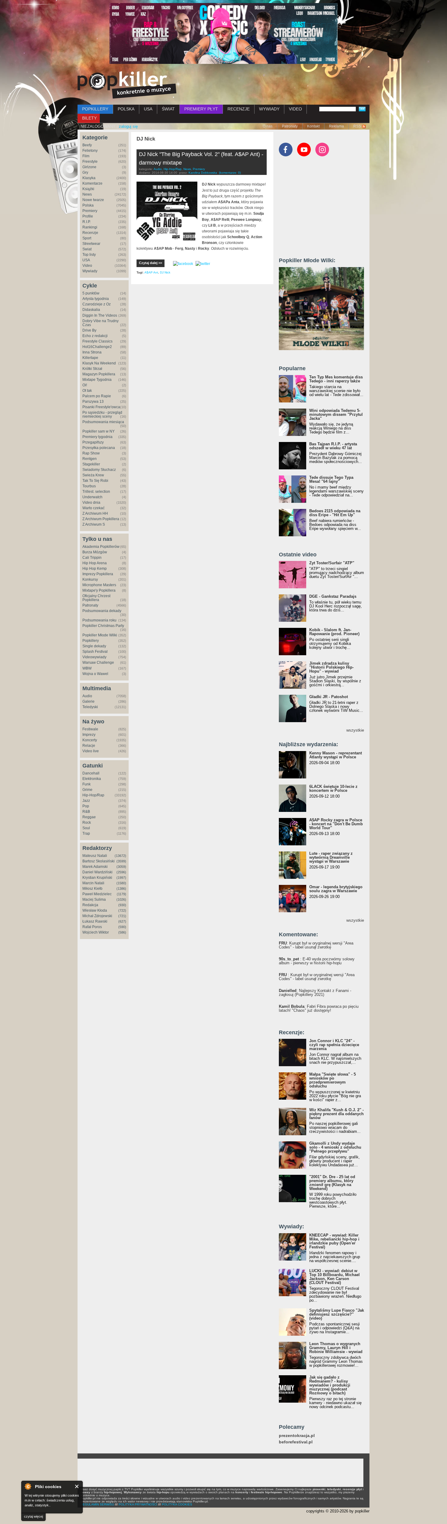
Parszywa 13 (93, 401)
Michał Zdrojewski (97, 916)
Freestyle (90, 161)
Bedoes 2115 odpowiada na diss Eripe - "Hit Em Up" (334, 513)
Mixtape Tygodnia (97, 380)
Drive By (89, 330)
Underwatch (92, 497)
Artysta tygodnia (95, 299)
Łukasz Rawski (94, 921)
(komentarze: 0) (230, 172)
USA (148, 108)
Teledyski (90, 707)
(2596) (121, 872)
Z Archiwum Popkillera (100, 519)
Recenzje (90, 233)
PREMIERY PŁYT (201, 108)
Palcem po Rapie (96, 396)
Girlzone (89, 167)
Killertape (90, 358)
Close (77, 1486)
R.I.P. (86, 222)
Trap (86, 833)
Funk (86, 784)
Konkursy (90, 579)
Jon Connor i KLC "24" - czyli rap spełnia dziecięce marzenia (334, 1045)
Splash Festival (95, 651)
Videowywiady (94, 657)
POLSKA (126, 108)
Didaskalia (91, 310)
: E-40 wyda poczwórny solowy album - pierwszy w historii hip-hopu (317, 961)
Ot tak (87, 390)
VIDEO (295, 108)
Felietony (90, 150)
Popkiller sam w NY (98, 431)
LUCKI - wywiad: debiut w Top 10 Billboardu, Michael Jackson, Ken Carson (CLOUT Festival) (334, 1276)
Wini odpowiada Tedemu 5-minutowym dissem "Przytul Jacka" (336, 414)
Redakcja (90, 905)
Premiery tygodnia (97, 437)
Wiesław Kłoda (94, 910)
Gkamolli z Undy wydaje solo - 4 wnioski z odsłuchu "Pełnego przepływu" (335, 1147)
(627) (122, 921)
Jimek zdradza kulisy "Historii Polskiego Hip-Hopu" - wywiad (331, 667)
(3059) (121, 866)
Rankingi (89, 227)
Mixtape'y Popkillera (99, 590)
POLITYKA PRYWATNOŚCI (138, 1504)
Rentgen (89, 459)
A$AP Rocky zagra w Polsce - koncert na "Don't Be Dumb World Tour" (336, 824)
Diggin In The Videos (99, 315)
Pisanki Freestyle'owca (101, 407)
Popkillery (90, 640)
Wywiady (89, 271)
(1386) (121, 888)
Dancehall (90, 773)
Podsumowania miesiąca (103, 422)
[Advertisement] (324, 210)
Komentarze (92, 183)
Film (85, 156)
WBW (87, 668)
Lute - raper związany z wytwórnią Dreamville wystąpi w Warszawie (331, 857)
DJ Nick (165, 272)
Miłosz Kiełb (92, 888)
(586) (122, 932)
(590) (122, 927)
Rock (86, 822)
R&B (86, 811)
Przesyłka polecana (98, 448)
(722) (122, 910)
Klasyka (88, 178)
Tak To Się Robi (95, 480)
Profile (87, 216)
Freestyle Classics (97, 341)
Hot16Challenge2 (97, 347)
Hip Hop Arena (94, 563)
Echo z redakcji (95, 336)
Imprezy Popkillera (97, 574)
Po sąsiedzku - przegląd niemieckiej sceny (102, 414)
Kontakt (313, 126)
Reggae (89, 817)
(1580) (121, 883)
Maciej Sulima (94, 899)
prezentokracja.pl (297, 1436)
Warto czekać (93, 508)
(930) (122, 905)
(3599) (121, 861)
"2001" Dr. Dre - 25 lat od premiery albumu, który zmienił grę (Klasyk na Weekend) (332, 1182)
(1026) (121, 899)
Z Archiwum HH (95, 513)
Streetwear (91, 244)
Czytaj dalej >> (150, 263)
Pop (85, 806)
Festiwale (90, 729)
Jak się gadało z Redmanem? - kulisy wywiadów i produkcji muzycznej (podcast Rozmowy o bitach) (329, 1385)
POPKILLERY (95, 108)
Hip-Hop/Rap (93, 795)
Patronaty (290, 126)
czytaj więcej (33, 1516)
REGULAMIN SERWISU (97, 1504)
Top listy (89, 254)
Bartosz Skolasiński (98, 861)
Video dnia (91, 502)
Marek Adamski (95, 867)
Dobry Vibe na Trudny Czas (100, 323)
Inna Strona (92, 352)
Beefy (87, 145)
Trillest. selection (96, 491)
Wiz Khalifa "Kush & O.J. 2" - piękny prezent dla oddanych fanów (336, 1114)
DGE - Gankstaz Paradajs (332, 596)
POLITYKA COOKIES (177, 1504)
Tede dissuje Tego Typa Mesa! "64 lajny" (331, 479)
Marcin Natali (93, 883)
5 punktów (90, 293)
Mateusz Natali (94, 856)
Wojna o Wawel (95, 674)
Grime (87, 790)
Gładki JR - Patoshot (328, 696)
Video (87, 265)
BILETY (89, 118)
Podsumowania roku (99, 620)
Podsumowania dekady (101, 611)
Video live (90, 751)
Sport (86, 238)
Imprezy (88, 734)
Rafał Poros (92, 927)
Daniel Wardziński (97, 872)
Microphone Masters (99, 585)
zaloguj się (128, 126)
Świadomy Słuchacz (99, 470)
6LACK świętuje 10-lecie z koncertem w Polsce (333, 788)
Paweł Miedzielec (97, 894)
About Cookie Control (28, 1486)
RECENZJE (238, 108)
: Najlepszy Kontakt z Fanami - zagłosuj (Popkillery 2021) (315, 992)
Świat (87, 249)
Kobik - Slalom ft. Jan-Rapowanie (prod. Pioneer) (334, 632)
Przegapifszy (93, 442)
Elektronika (91, 779)
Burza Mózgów (94, 552)
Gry (85, 172)
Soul (86, 828)
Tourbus (89, 486)
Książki (88, 189)
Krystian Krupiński (97, 877)
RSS (357, 126)
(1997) (121, 877)
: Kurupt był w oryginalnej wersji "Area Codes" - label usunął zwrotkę (316, 945)
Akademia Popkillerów (101, 547)
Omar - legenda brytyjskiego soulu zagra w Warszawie (335, 889)
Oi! (84, 385)
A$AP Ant (151, 272)
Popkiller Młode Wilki (99, 635)
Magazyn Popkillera (98, 374)
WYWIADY (269, 108)
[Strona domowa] (127, 85)
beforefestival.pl (296, 1442)
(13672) (120, 856)
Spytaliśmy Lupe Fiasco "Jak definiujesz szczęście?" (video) (336, 1314)
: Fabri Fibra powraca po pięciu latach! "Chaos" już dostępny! (319, 1008)
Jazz (86, 801)
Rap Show (91, 453)
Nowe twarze (93, 200)
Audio (87, 696)
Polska (88, 205)
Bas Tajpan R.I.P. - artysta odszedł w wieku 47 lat (333, 446)
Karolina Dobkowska (203, 172)
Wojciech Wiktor (95, 932)
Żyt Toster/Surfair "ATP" (331, 563)
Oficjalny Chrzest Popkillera (96, 598)
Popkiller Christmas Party (103, 626)
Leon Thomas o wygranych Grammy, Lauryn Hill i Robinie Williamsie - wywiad (335, 1347)
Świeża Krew (93, 475)
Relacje (88, 745)
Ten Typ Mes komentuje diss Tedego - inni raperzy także (336, 379)
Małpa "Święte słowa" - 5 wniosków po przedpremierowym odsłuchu (332, 1080)
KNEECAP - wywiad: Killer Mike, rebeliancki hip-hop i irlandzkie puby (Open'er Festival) (334, 1241)
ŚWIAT (168, 108)
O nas (267, 126)
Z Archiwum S (93, 524)
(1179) (121, 894)
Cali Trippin (92, 557)
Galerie (88, 701)
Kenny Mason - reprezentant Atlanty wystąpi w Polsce (335, 755)
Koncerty (89, 740)
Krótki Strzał (92, 369)
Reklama (336, 126)
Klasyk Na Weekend (99, 363)
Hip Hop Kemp (94, 568)
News (87, 194)
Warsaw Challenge (98, 662)
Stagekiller (91, 464)
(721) (122, 916)
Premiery (89, 211)
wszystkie (355, 730)
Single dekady (94, 646)
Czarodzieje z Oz (96, 304)
